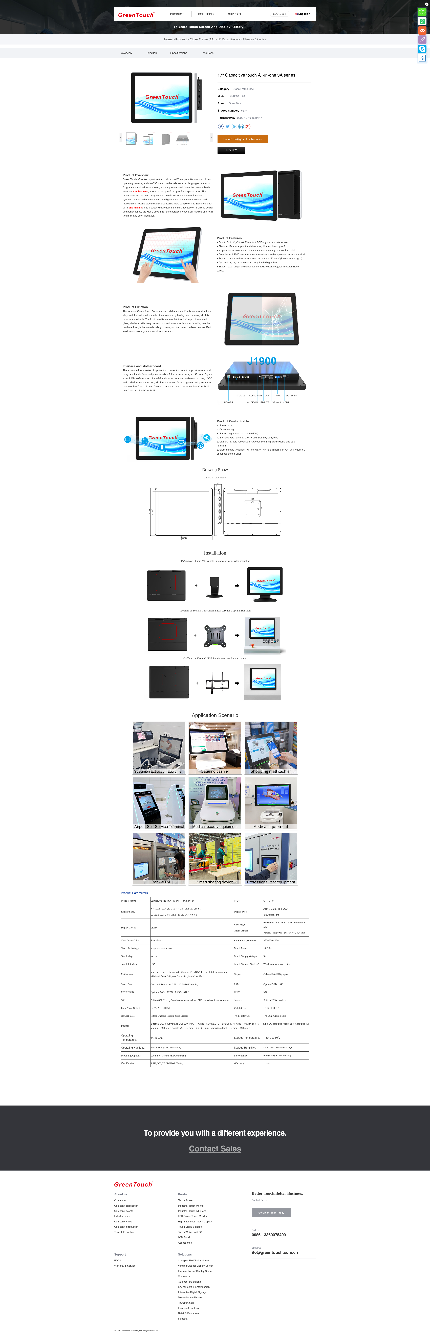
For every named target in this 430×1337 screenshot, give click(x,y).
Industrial (183, 1318)
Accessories (185, 1242)
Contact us (120, 1200)
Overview (126, 53)
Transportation (186, 1302)
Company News (123, 1221)
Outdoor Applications (189, 1281)
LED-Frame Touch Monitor (192, 1216)
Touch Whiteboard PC (190, 1232)
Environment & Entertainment (194, 1286)
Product (181, 39)
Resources (207, 53)
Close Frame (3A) (202, 39)
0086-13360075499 (269, 1234)
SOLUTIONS (206, 14)
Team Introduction (124, 1232)
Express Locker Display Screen (195, 1271)
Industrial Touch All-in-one (192, 1211)
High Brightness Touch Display (195, 1221)
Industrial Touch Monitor (191, 1205)
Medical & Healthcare (190, 1297)
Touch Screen (185, 1200)
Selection (151, 53)
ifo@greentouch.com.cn (275, 1252)
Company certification (126, 1205)
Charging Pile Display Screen (194, 1260)
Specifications (178, 53)
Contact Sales (215, 1148)
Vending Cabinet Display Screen (195, 1265)
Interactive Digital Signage (192, 1292)
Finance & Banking (188, 1308)
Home (168, 39)
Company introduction (126, 1226)
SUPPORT (234, 14)
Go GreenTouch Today (271, 1212)
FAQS (117, 1260)
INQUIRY (231, 150)
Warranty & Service (125, 1265)
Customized (184, 1276)
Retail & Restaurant (188, 1313)
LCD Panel (184, 1237)
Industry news (122, 1216)
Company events (123, 1211)
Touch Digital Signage (190, 1226)
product (177, 14)
